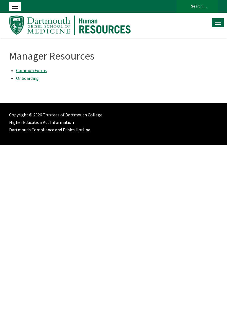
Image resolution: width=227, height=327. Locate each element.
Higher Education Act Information (41, 122)
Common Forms (31, 70)
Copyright (18, 114)
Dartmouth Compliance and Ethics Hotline (49, 129)
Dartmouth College (83, 114)
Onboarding (27, 78)
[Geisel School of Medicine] (70, 24)
